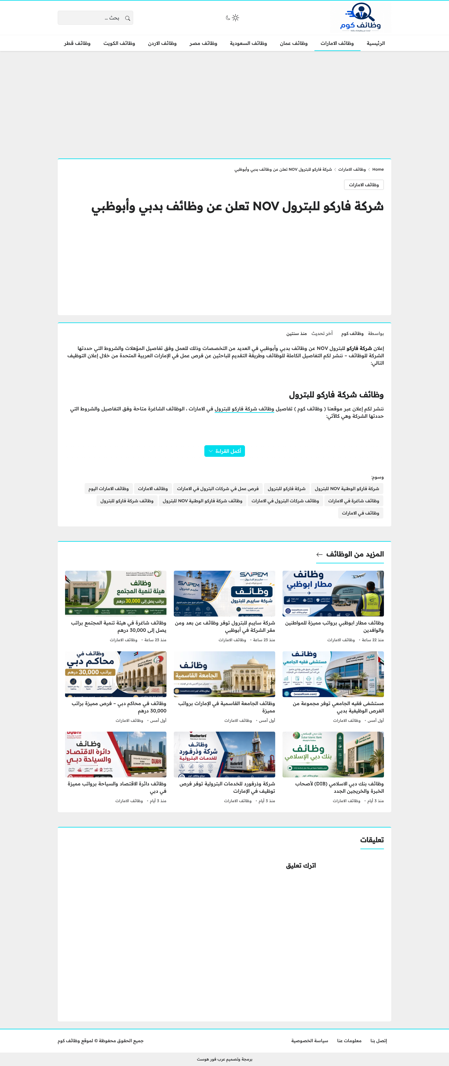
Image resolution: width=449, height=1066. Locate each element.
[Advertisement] (224, 101)
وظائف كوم (352, 333)
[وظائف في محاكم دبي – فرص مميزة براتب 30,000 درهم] (115, 688)
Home (378, 169)
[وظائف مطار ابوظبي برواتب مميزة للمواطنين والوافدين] (333, 607)
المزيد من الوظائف (355, 554)
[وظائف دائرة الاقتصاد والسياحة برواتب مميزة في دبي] (115, 768)
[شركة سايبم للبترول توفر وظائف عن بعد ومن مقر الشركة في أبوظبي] (224, 607)
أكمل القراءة (228, 451)
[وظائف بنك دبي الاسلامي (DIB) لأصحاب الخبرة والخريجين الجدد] (333, 768)
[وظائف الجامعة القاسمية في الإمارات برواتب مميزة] (224, 688)
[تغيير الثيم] (232, 18)
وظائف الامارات (352, 169)
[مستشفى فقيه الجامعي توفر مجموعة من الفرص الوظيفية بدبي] (333, 688)
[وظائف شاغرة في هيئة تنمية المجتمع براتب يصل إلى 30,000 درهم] (115, 607)
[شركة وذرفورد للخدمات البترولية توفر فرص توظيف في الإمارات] (224, 768)
